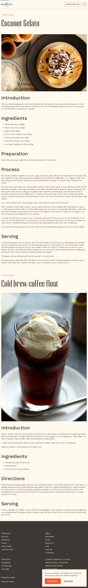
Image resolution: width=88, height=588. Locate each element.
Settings (68, 581)
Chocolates (7, 550)
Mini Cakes (6, 546)
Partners (49, 537)
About (48, 533)
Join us (48, 550)
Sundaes (5, 540)
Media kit (49, 543)
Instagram (6, 566)
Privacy (11, 582)
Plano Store (51, 569)
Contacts (6, 559)
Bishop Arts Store (54, 566)
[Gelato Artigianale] (6, 4)
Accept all (52, 581)
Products (6, 533)
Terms (3, 582)
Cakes (4, 543)
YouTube (5, 569)
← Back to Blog (7, 15)
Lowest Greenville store (57, 559)
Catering (49, 553)
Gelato (4, 537)
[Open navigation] (84, 4)
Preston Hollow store (56, 563)
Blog (47, 540)
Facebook (6, 563)
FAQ (47, 546)
